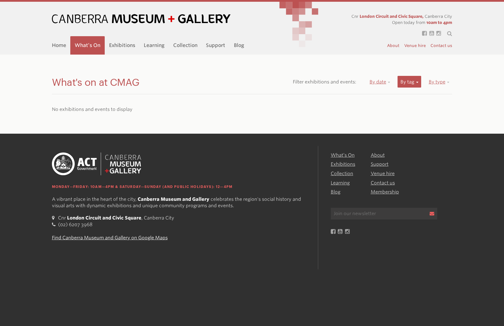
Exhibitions (122, 45)
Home (59, 45)
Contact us (441, 45)
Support (215, 45)
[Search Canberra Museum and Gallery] (446, 33)
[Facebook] (423, 33)
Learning (154, 45)
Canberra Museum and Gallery (141, 19)
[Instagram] (437, 33)
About (393, 45)
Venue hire (415, 45)
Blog (239, 45)
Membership (385, 192)
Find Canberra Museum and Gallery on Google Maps (110, 237)
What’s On (87, 45)
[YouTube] (430, 33)
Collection (185, 45)
